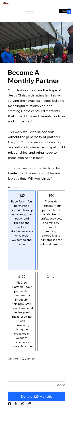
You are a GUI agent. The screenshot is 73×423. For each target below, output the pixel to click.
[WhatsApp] (22, 403)
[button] (69, 11)
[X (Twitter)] (16, 403)
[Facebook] (9, 403)
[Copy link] (29, 403)
